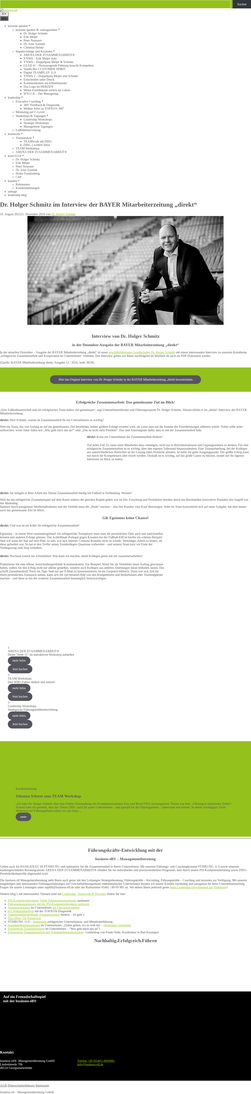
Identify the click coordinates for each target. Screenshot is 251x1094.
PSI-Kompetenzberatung (23, 900)
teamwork (14, 134)
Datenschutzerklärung (21, 1085)
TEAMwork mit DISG (38, 141)
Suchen (241, 4)
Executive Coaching (28, 101)
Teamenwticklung (19, 907)
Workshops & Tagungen (31, 116)
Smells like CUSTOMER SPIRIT (45, 69)
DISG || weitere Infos (37, 145)
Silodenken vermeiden (117, 925)
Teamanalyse (24, 138)
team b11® (14, 156)
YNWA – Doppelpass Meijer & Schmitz (48, 62)
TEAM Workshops (27, 148)
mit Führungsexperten (65, 907)
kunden (12, 181)
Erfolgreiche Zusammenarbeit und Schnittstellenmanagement (45, 932)
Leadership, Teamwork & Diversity (84, 894)
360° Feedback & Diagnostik (42, 105)
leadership (14, 97)
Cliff (18, 177)
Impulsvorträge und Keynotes (34, 51)
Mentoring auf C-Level (30, 112)
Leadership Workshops (38, 119)
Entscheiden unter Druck (39, 79)
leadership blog (17, 195)
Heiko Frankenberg (28, 173)
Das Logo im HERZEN (38, 86)
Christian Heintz (34, 47)
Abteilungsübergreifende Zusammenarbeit (34, 914)
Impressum (42, 1085)
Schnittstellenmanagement (24, 925)
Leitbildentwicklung (28, 130)
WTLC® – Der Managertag (41, 93)
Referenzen (23, 184)
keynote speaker (18, 26)
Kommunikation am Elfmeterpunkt (45, 83)
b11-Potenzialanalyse (21, 911)
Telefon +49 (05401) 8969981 (96, 1060)
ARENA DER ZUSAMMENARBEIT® (49, 55)
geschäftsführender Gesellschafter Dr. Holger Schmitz (142, 352)
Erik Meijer (31, 37)
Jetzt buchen (20, 669)
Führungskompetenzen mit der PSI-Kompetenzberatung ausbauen (48, 904)
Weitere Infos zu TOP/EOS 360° (44, 108)
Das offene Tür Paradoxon (24, 918)
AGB (3, 1085)
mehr (23, 816)
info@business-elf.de (90, 1064)
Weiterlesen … (92, 810)
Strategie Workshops (36, 123)
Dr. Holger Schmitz (36, 33)
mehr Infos (19, 660)
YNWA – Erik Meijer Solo (40, 58)
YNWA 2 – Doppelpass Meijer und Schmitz (51, 76)
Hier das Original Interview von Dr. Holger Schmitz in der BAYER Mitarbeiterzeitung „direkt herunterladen (126, 379)
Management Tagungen (38, 126)
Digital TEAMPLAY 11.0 (40, 72)
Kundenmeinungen (27, 188)
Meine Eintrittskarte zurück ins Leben (47, 90)
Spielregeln (40, 921)
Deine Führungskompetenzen (58, 900)
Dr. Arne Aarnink (34, 44)
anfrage (12, 191)
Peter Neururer (33, 40)
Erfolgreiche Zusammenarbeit (26, 928)
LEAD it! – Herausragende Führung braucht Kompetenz (59, 65)
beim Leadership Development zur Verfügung (198, 887)
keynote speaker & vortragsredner (36, 30)
